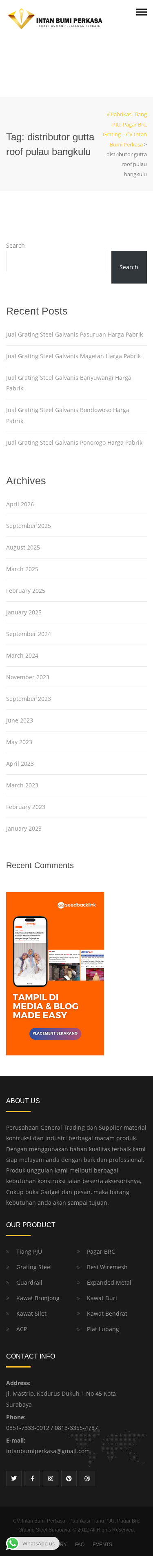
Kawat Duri (102, 1298)
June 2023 (19, 720)
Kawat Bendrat (107, 1313)
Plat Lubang (103, 1329)
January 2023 (24, 828)
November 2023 (27, 677)
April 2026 (20, 504)
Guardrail (29, 1282)
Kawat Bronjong (38, 1298)
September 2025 (28, 526)
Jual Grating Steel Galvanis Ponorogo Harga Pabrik (74, 442)
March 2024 (22, 655)
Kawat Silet (31, 1313)
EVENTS (102, 1544)
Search (15, 245)
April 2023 (20, 763)
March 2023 (22, 785)
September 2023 (28, 699)
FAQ (79, 1544)
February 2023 (25, 807)
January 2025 (24, 612)
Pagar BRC (101, 1251)
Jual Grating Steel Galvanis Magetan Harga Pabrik (73, 356)
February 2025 (25, 590)
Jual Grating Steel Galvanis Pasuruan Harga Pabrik (74, 334)
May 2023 (19, 742)
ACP (21, 1329)
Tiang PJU (29, 1251)
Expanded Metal (109, 1282)
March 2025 (22, 569)
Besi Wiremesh (107, 1267)
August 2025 (23, 547)
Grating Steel (34, 1267)
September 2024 (28, 634)
